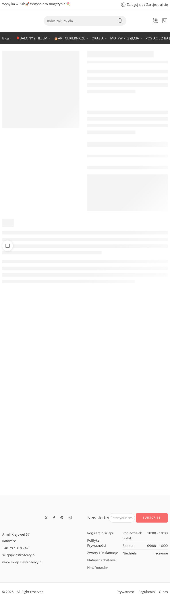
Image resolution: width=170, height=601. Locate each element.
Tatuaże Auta (64, 364)
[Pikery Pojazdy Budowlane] (21, 397)
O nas (163, 592)
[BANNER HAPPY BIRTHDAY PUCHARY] (149, 339)
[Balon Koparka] (64, 456)
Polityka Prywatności (96, 543)
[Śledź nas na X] (46, 517)
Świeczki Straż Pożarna (106, 422)
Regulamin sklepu (100, 533)
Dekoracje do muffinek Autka (112, 364)
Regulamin (147, 592)
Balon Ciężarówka (21, 364)
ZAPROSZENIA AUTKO (64, 422)
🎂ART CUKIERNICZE (69, 38)
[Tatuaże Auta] (64, 339)
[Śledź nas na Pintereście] (62, 517)
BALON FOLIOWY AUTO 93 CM (28, 481)
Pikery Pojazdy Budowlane (24, 422)
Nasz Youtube (97, 568)
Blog (5, 38)
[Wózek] (165, 21)
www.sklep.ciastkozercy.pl (22, 562)
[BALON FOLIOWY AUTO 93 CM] (21, 456)
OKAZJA (98, 38)
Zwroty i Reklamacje (102, 553)
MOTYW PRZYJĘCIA (124, 38)
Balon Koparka (63, 481)
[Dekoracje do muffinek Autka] (106, 339)
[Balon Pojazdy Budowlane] (149, 397)
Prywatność (125, 592)
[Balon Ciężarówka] (21, 339)
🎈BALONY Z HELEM (31, 38)
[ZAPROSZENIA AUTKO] (64, 397)
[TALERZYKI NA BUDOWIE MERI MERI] (40, 89)
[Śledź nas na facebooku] (54, 517)
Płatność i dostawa (101, 560)
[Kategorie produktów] (155, 21)
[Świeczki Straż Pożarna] (106, 397)
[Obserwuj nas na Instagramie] (70, 518)
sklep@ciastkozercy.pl (18, 555)
